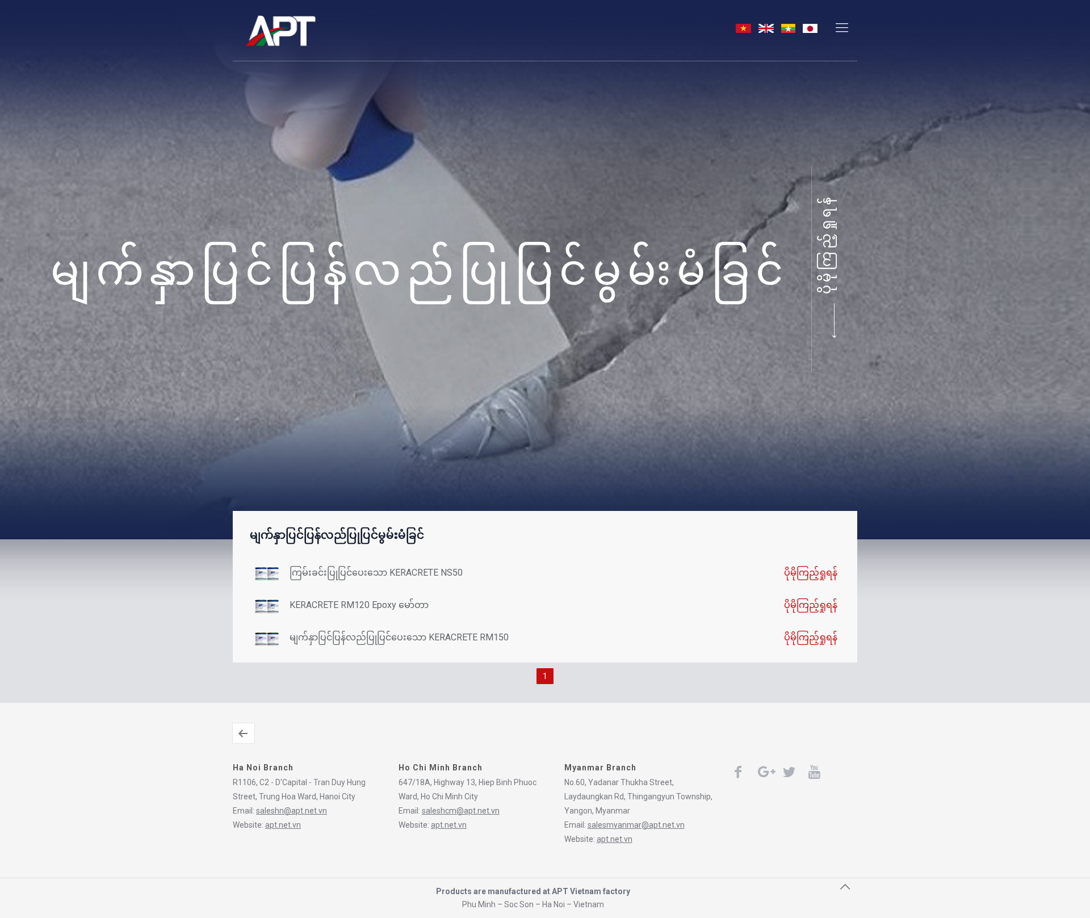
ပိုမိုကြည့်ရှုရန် (826, 244)
